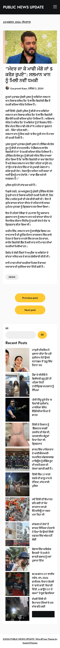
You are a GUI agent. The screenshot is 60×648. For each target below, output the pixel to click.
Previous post (30, 297)
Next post (30, 309)
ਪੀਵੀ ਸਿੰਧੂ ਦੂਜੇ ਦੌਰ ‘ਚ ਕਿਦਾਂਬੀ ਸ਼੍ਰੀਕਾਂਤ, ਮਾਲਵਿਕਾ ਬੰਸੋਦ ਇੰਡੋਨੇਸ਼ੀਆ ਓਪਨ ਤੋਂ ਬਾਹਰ (42, 407)
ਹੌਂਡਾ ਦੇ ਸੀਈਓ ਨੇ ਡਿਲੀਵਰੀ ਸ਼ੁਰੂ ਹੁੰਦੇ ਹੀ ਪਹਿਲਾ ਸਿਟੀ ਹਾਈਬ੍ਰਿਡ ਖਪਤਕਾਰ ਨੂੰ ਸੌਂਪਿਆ (43, 382)
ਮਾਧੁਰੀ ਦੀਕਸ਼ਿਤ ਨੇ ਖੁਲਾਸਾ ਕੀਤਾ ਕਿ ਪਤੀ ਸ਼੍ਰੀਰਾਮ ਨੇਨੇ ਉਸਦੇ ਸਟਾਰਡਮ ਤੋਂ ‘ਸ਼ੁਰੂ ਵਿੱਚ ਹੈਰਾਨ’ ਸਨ (42, 357)
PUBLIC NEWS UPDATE (23, 7)
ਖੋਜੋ (6, 328)
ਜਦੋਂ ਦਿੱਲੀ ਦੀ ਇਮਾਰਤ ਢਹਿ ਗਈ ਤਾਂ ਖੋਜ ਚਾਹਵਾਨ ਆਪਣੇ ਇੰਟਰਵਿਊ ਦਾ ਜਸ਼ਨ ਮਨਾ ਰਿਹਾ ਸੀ (42, 507)
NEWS (12, 277)
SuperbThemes (30, 642)
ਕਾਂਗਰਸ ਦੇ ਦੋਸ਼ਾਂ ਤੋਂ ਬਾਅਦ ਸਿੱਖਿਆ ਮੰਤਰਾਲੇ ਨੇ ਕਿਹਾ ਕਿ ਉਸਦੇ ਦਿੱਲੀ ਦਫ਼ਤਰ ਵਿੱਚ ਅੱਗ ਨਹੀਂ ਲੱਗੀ (43, 532)
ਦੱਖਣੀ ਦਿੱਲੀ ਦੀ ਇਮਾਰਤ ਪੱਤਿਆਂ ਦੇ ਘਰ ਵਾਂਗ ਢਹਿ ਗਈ (42, 602)
